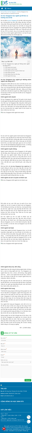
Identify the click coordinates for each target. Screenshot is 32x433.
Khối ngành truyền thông (11, 69)
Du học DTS (4, 11)
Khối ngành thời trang (10, 75)
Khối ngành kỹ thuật (10, 72)
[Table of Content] (28, 62)
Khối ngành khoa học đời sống (12, 74)
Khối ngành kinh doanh (10, 67)
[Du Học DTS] (4, 3)
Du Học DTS (12, 2)
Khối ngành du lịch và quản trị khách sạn (14, 70)
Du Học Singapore (12, 11)
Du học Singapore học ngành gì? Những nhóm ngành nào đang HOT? (16, 64)
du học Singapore (12, 20)
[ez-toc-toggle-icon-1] (28, 61)
